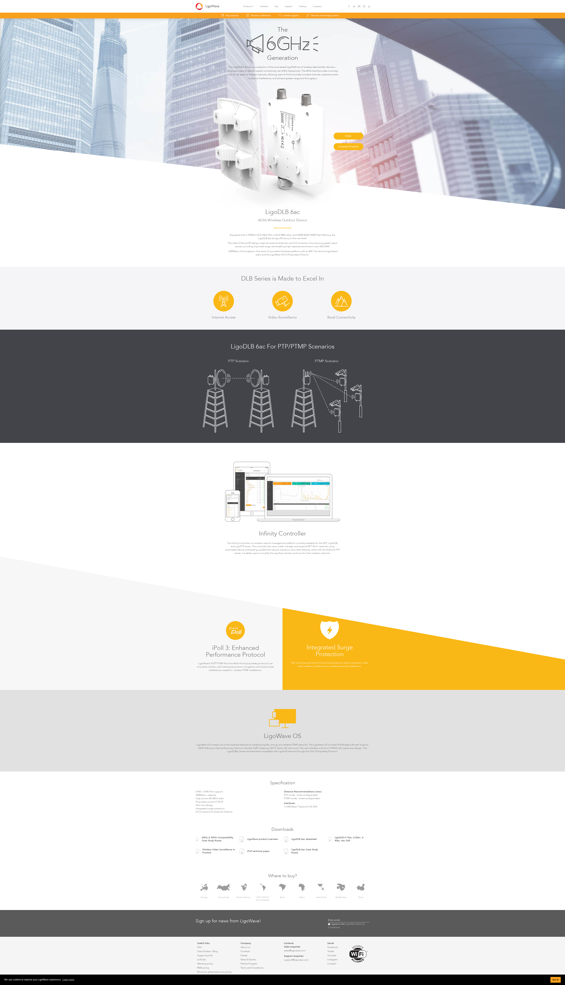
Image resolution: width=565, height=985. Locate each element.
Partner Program (249, 963)
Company (317, 6)
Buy (276, 6)
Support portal (204, 955)
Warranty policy (205, 963)
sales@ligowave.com (295, 950)
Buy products (231, 15)
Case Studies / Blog (207, 951)
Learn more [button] (68, 979)
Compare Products (348, 146)
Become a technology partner (325, 15)
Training (302, 6)
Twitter (330, 951)
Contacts (245, 951)
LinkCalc (201, 959)
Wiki (199, 947)
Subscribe (363, 920)
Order (348, 136)
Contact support (291, 15)
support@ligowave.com (296, 959)
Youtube (331, 955)
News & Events (248, 959)
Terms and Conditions (252, 967)
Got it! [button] (555, 980)
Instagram (332, 959)
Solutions (264, 6)
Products (247, 6)
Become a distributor (260, 15)
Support (288, 6)
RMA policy (203, 967)
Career (244, 955)
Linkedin (331, 963)
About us (245, 947)
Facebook (332, 947)
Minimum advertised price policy (214, 972)
